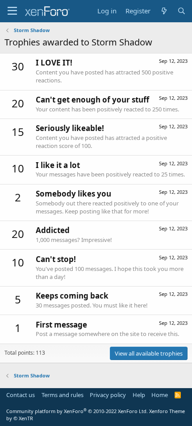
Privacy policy (108, 395)
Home (159, 395)
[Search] (181, 11)
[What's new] (163, 11)
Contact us (20, 395)
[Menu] (12, 11)
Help (139, 395)
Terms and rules (62, 395)
